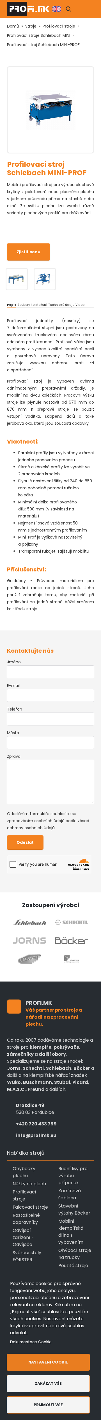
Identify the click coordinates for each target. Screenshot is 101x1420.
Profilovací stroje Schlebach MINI (38, 35)
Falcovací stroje (30, 1207)
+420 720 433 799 (36, 1124)
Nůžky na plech (29, 1184)
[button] (68, 9)
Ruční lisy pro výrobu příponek (73, 1175)
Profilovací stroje (59, 26)
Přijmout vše (48, 1405)
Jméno (14, 662)
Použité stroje (73, 1265)
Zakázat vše (48, 1383)
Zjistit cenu (28, 252)
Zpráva (13, 756)
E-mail (13, 685)
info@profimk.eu (36, 1135)
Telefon (14, 709)
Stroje (30, 26)
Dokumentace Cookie (31, 1342)
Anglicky (56, 9)
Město (13, 733)
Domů (13, 26)
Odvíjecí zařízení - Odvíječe (23, 1237)
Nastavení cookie (48, 1362)
